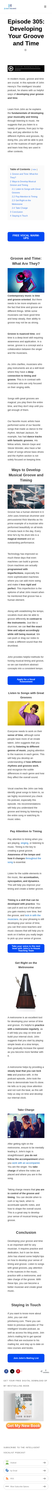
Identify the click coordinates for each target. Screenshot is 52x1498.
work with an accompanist (26, 1163)
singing (24, 843)
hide (34, 169)
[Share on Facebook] (6, 1371)
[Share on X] (12, 1371)
